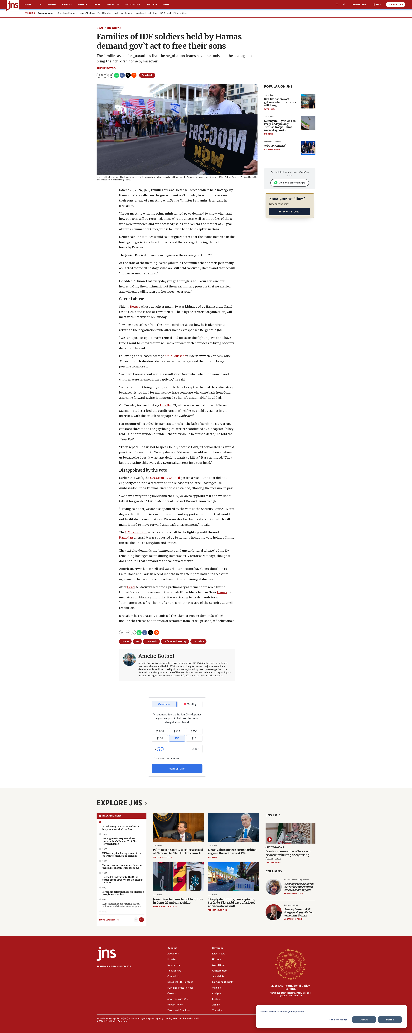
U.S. (40, 4)
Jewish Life (113, 4)
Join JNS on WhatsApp (292, 182)
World (52, 4)
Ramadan (126, 537)
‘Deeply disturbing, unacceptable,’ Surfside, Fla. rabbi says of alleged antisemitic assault (231, 902)
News (100, 28)
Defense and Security (175, 641)
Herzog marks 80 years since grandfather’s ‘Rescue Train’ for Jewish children (119, 841)
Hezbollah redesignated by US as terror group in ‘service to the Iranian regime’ (122, 880)
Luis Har (166, 405)
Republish (147, 75)
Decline (390, 1019)
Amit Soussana (175, 356)
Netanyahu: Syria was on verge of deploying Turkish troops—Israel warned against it (280, 125)
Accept (364, 1019)
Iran (155, 13)
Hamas (222, 592)
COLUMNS (274, 871)
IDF (137, 641)
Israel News (114, 28)
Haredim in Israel (143, 13)
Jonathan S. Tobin (293, 919)
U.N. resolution (136, 532)
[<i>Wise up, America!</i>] (308, 148)
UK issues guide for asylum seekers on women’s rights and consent (121, 854)
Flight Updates (105, 13)
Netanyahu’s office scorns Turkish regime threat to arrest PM (232, 851)
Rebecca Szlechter (162, 857)
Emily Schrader (273, 862)
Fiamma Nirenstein (293, 893)
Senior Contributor (272, 141)
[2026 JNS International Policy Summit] (290, 964)
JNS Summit (165, 13)
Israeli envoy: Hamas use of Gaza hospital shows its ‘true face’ (120, 828)
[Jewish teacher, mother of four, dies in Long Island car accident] (178, 876)
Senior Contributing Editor (296, 879)
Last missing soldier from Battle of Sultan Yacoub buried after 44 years (121, 905)
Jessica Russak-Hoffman (165, 906)
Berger (135, 306)
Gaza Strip (151, 641)
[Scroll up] (136, 919)
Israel (27, 4)
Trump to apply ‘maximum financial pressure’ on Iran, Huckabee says (122, 866)
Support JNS (395, 4)
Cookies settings (338, 1019)
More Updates (107, 919)
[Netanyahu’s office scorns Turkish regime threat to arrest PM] (233, 827)
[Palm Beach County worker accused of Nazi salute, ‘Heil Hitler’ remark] (178, 827)
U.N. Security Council (165, 478)
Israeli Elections (87, 13)
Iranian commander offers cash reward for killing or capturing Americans (288, 855)
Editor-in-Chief (180, 13)
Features (152, 4)
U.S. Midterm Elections (66, 13)
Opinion (82, 4)
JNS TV (96, 4)
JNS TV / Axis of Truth (275, 847)
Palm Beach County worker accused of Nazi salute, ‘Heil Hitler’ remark (178, 851)
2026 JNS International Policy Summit (290, 987)
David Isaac (269, 109)
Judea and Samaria (123, 13)
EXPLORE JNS (120, 803)
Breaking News (112, 815)
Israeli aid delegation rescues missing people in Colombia (123, 893)
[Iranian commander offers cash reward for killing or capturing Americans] (290, 833)
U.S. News (157, 845)
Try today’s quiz (289, 212)
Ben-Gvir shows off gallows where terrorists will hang (280, 102)
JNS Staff (268, 134)
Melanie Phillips (272, 149)
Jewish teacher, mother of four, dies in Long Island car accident (178, 901)
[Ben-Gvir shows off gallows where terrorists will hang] (308, 101)
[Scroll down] (141, 919)
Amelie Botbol (107, 68)
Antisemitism (132, 4)
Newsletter (359, 4)
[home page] (12, 5)
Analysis (67, 4)
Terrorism (198, 641)
